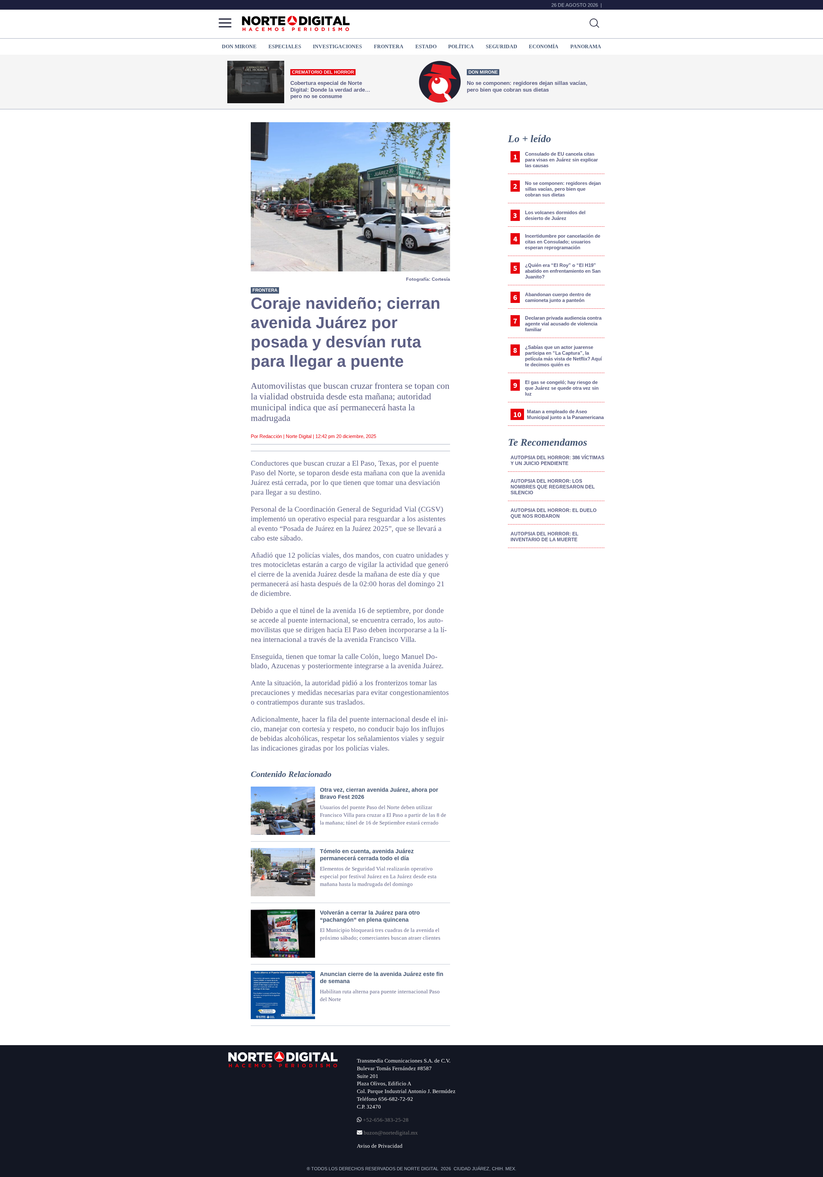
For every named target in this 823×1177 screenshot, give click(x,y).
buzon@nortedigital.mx (391, 1133)
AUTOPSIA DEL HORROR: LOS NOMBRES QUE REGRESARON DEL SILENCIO (553, 486)
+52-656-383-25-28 (385, 1120)
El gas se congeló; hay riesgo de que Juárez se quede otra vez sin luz (562, 388)
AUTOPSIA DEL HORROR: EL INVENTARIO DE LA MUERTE (544, 536)
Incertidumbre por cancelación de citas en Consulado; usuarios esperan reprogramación (562, 241)
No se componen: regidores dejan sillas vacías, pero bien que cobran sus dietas (563, 188)
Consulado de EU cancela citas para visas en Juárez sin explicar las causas (561, 159)
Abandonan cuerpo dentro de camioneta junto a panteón (558, 297)
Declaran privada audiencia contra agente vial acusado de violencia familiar (563, 323)
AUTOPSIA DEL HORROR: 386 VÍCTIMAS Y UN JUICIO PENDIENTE (557, 460)
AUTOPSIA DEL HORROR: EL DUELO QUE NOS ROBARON (554, 513)
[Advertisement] (556, 606)
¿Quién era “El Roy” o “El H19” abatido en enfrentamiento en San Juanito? (563, 270)
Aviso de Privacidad (379, 1146)
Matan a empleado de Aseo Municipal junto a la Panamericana (565, 414)
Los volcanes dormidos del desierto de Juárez (555, 215)
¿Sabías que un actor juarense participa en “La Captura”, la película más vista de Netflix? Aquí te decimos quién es (563, 355)
